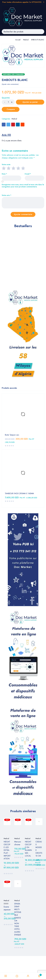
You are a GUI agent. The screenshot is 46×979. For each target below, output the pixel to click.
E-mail (28, 174)
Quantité (6, 98)
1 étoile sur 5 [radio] (4, 168)
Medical (26, 40)
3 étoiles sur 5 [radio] (13, 168)
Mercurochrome (17, 843)
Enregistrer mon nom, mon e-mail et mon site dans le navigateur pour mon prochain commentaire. (23, 186)
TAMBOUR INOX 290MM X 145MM (19, 493)
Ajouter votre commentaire (10, 84)
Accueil (17, 40)
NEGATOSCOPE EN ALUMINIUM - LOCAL (28, 848)
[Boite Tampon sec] (23, 414)
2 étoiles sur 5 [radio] (8, 168)
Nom (4, 174)
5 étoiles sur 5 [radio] (23, 168)
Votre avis (6, 195)
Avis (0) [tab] (6, 134)
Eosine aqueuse (7, 908)
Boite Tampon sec (12, 435)
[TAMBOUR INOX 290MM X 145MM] (23, 473)
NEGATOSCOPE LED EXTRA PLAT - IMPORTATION (7, 850)
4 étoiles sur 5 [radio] (18, 168)
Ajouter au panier (30, 102)
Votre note (6, 164)
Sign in (28, 976)
